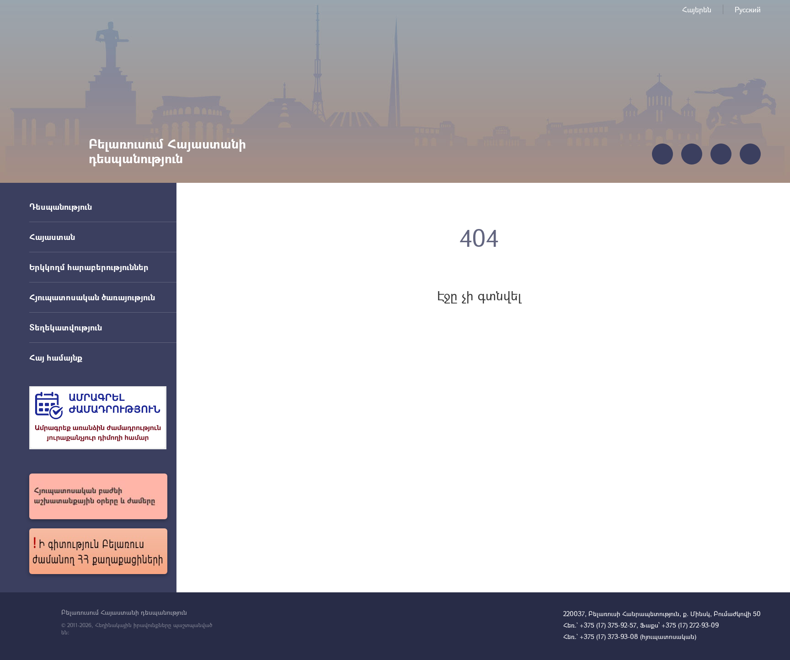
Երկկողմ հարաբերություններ (89, 266)
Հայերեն (696, 9)
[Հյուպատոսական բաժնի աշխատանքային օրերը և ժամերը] (98, 496)
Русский (748, 9)
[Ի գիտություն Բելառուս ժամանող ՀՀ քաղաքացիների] (98, 551)
